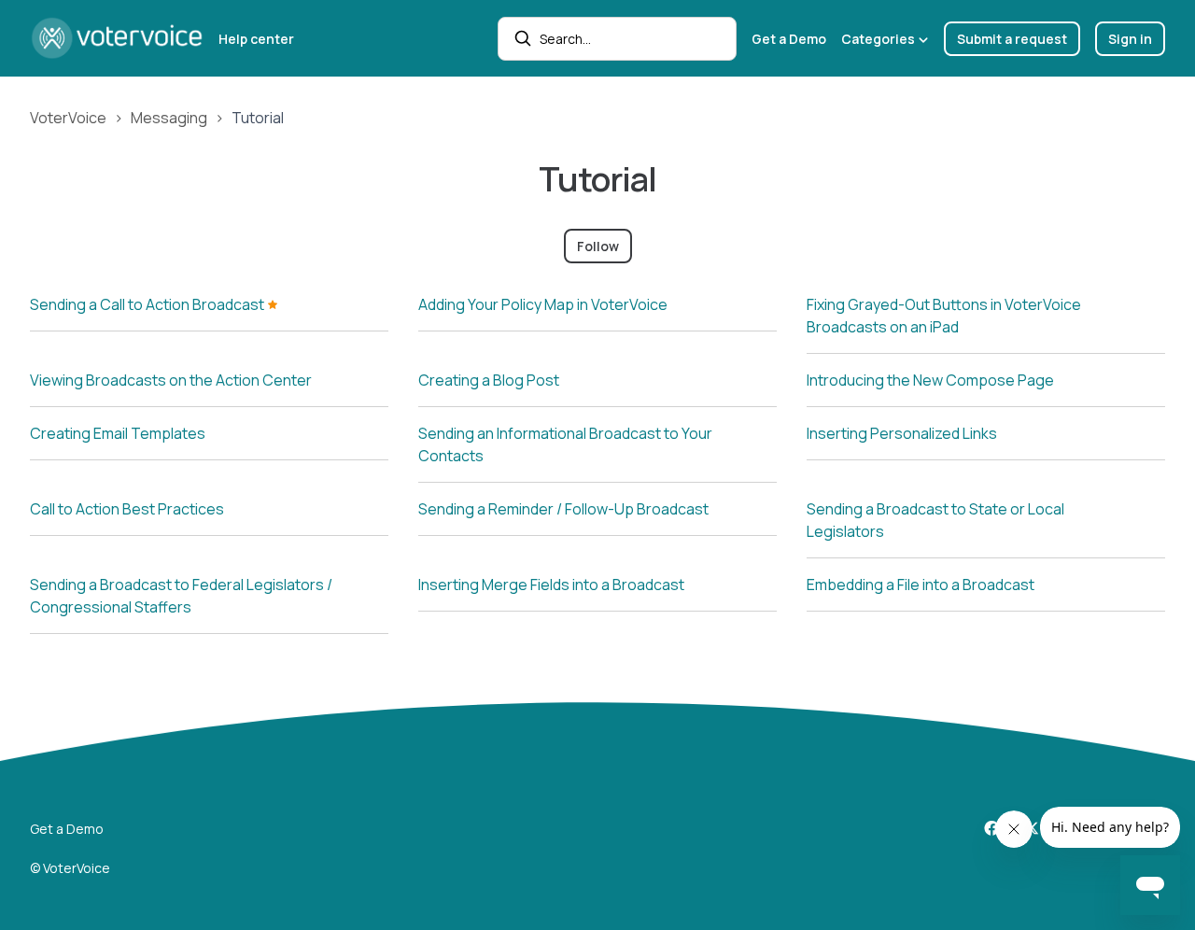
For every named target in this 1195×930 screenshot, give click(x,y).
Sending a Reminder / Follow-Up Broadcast (563, 509)
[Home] (117, 38)
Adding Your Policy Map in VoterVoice (543, 304)
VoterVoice (68, 117)
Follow (598, 246)
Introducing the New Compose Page (930, 380)
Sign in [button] (1130, 39)
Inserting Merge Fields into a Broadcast (551, 584)
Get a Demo (789, 39)
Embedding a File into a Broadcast (920, 584)
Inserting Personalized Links (902, 433)
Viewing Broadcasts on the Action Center (171, 380)
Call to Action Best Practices (127, 509)
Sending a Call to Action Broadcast (148, 304)
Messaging (169, 117)
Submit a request (1012, 39)
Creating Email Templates (117, 433)
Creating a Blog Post (488, 380)
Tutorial (258, 117)
